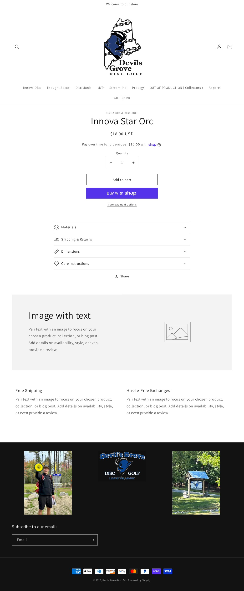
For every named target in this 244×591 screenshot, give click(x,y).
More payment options (122, 204)
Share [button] (124, 276)
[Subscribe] (92, 540)
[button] (17, 47)
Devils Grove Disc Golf (115, 580)
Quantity (122, 153)
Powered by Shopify (139, 580)
